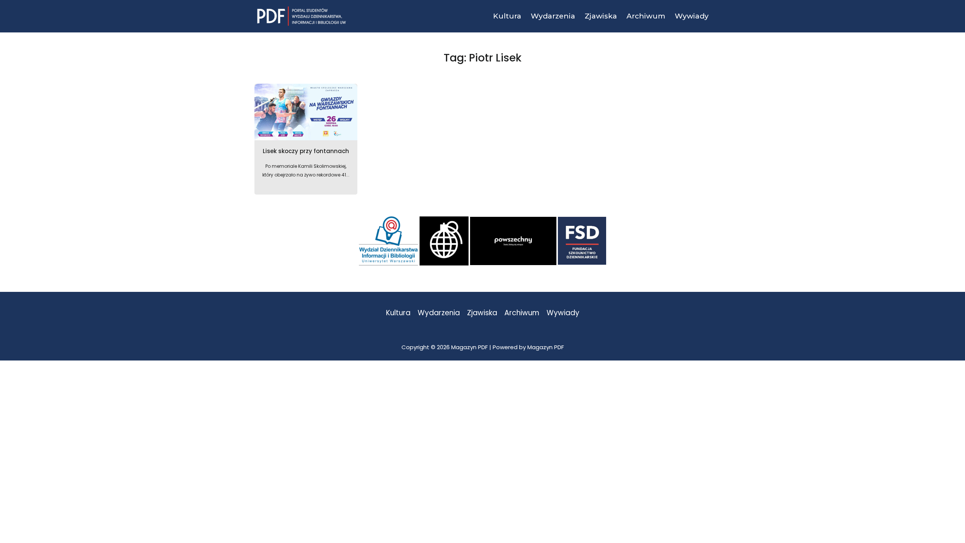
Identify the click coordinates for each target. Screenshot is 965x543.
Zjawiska (482, 313)
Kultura (398, 313)
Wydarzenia (439, 313)
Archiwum (521, 313)
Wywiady (563, 313)
